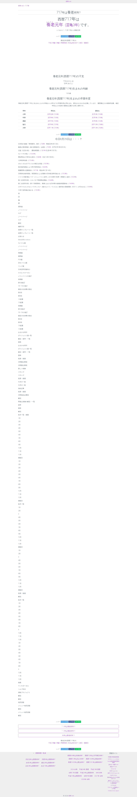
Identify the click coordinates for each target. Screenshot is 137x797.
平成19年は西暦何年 (75, 776)
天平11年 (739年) (53, 128)
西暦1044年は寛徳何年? (94, 759)
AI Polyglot (113, 785)
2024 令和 (74, 769)
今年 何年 (99, 773)
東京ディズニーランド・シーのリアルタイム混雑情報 (113, 782)
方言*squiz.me (113, 771)
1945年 (71, 183)
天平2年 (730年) (97, 114)
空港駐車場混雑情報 (113, 757)
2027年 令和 (98, 776)
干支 (49, 43)
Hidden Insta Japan (113, 790)
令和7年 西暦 (88, 776)
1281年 (43, 150)
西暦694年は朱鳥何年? (75, 755)
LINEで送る (78, 36)
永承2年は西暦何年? (33, 763)
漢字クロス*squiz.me (113, 773)
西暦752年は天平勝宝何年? (94, 755)
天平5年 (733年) (97, 117)
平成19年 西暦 (95, 769)
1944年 (50, 180)
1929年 (73, 177)
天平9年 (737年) (53, 124)
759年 (49, 147)
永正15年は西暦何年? (48, 766)
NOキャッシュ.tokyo (113, 759)
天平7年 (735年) (53, 121)
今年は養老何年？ (68, 735)
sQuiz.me (113, 769)
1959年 (37, 190)
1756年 (31, 160)
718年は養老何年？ (68, 731)
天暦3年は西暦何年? (48, 759)
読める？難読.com (113, 764)
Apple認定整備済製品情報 (113, 762)
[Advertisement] (68, 59)
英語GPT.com (113, 766)
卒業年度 (64, 43)
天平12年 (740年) (97, 128)
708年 (43, 144)
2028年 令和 (85, 779)
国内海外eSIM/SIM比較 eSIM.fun (113, 778)
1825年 (46, 164)
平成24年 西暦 (84, 769)
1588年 (38, 157)
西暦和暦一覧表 (41, 753)
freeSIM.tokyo (113, 775)
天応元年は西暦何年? (33, 759)
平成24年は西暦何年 (87, 773)
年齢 (54, 43)
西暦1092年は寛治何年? (76, 762)
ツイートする (64, 36)
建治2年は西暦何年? (48, 763)
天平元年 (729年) (53, 114)
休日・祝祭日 (84, 43)
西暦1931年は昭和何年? (94, 762)
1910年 (64, 173)
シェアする (71, 36)
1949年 (89, 187)
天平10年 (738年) (97, 124)
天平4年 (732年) (53, 117)
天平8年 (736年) (97, 121)
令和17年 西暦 (73, 773)
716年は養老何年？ (68, 726)
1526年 (32, 154)
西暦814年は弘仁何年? (76, 759)
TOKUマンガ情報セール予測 (113, 788)
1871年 (35, 170)
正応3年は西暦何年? (32, 766)
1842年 (44, 167)
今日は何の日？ (73, 43)
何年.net (68, 1)
